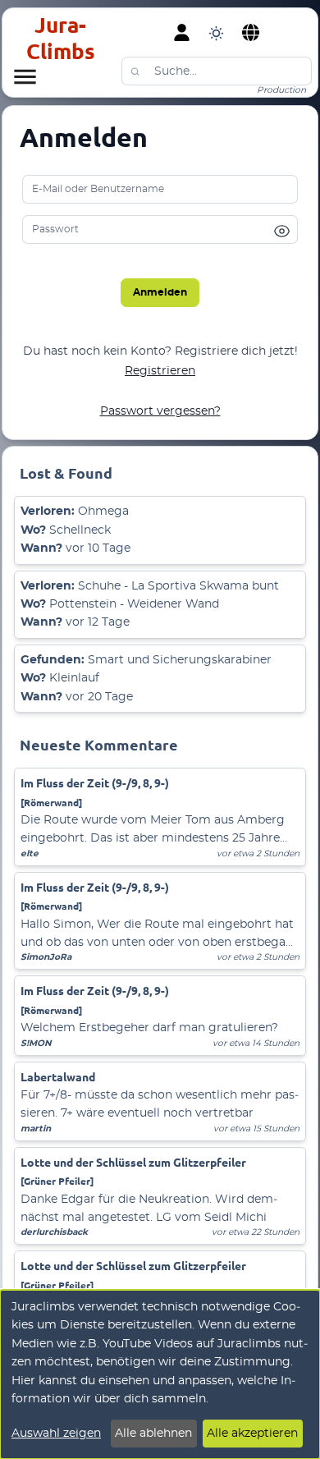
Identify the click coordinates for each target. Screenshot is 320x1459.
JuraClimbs (60, 38)
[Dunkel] (216, 32)
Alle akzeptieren (252, 1433)
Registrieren (160, 371)
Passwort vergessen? (160, 411)
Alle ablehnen (153, 1433)
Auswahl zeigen (56, 1433)
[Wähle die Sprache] (251, 33)
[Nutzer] (182, 33)
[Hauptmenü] (24, 76)
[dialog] (160, 1374)
